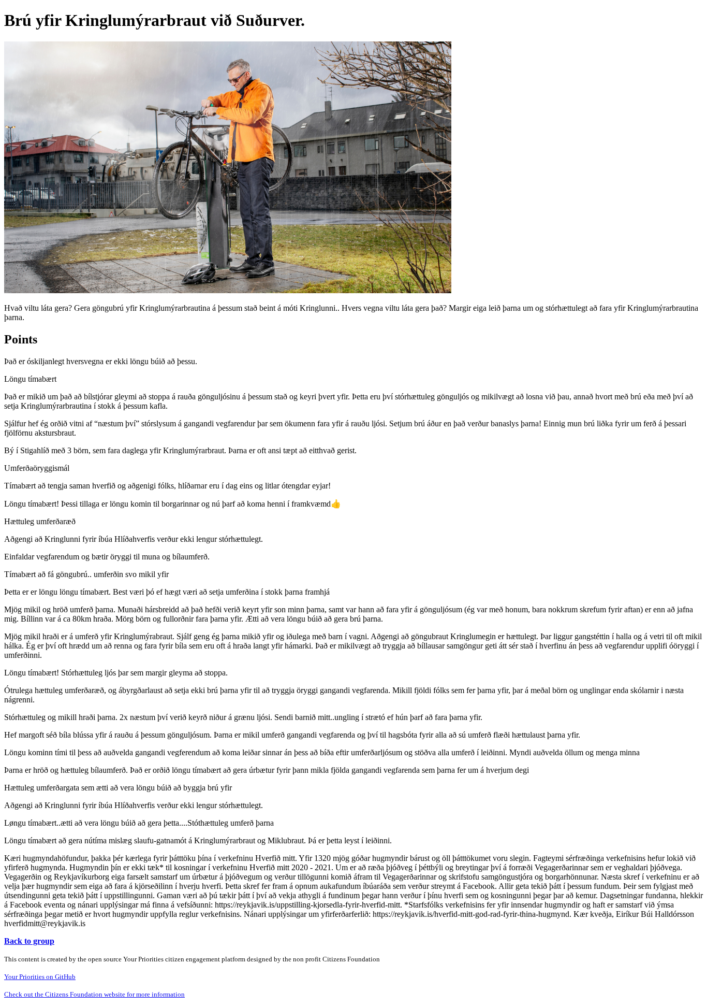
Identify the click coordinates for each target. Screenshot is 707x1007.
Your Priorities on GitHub (40, 977)
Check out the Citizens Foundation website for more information (94, 994)
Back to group (29, 941)
